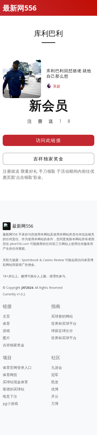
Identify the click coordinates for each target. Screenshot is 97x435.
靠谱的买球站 (13, 389)
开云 (54, 396)
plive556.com (19, 244)
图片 (6, 337)
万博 (54, 403)
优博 (54, 389)
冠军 (54, 374)
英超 (56, 86)
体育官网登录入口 (17, 367)
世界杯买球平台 (63, 323)
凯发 (54, 381)
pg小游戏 (10, 403)
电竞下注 (10, 396)
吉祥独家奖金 (48, 159)
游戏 (6, 330)
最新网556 (20, 8)
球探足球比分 (62, 330)
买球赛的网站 (62, 316)
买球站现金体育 (15, 381)
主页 (6, 316)
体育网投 (10, 374)
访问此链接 (48, 140)
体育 (6, 323)
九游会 (56, 367)
